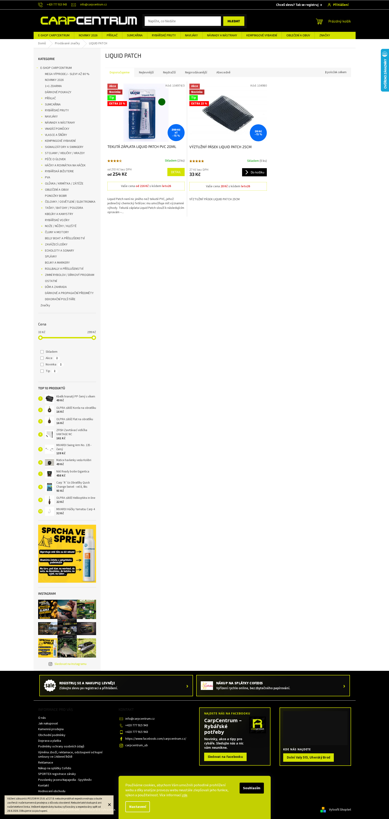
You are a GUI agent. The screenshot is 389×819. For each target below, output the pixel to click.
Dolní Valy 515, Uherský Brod (308, 757)
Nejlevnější (146, 72)
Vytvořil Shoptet (340, 809)
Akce (52, 358)
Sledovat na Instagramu (71, 664)
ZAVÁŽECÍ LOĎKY (56, 244)
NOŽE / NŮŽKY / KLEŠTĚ (61, 226)
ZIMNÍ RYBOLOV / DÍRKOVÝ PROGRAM (69, 275)
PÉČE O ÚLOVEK (55, 159)
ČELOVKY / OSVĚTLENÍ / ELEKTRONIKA (70, 202)
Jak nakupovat (48, 723)
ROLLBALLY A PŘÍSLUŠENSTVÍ (64, 269)
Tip (50, 371)
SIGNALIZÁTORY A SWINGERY (64, 147)
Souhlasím (251, 788)
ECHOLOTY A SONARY (59, 250)
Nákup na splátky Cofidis (54, 768)
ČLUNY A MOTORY (57, 232)
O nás (42, 718)
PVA (47, 177)
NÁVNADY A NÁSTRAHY (60, 122)
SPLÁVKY (51, 256)
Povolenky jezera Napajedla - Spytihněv (65, 780)
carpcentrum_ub (136, 745)
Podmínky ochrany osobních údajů (61, 746)
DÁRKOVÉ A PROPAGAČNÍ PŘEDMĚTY (69, 293)
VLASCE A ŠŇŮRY (56, 135)
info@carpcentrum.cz (140, 719)
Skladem (51, 352)
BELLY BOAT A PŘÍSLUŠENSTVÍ (65, 238)
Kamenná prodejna (51, 729)
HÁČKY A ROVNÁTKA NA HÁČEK (65, 165)
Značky (45, 305)
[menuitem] (54, 35)
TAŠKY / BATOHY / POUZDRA (64, 208)
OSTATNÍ (51, 281)
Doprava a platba (49, 741)
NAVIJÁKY (51, 116)
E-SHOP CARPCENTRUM (56, 68)
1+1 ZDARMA (53, 86)
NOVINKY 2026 (54, 80)
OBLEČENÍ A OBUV (57, 189)
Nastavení (137, 806)
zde (184, 795)
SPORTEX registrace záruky (57, 774)
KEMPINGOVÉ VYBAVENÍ (60, 141)
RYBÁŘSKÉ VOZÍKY (57, 220)
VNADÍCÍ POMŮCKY (57, 129)
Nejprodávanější (196, 72)
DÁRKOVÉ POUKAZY (58, 92)
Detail (176, 172)
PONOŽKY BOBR (56, 196)
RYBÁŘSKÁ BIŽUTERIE (59, 171)
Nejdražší (169, 72)
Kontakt (43, 785)
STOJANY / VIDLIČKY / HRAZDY (65, 153)
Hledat (234, 21)
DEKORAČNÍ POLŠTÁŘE (60, 299)
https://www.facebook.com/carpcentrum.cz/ (155, 739)
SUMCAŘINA (53, 104)
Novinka (54, 364)
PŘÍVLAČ (50, 98)
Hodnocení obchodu (51, 791)
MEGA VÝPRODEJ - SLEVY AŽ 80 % (67, 74)
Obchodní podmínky (51, 735)
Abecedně (223, 72)
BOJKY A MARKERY (57, 262)
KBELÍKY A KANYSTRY (59, 214)
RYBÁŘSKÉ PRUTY (57, 110)
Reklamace (45, 762)
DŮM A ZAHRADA (56, 287)
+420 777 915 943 (136, 725)
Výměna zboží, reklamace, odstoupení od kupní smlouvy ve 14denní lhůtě (70, 754)
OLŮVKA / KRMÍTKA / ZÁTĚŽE (64, 183)
